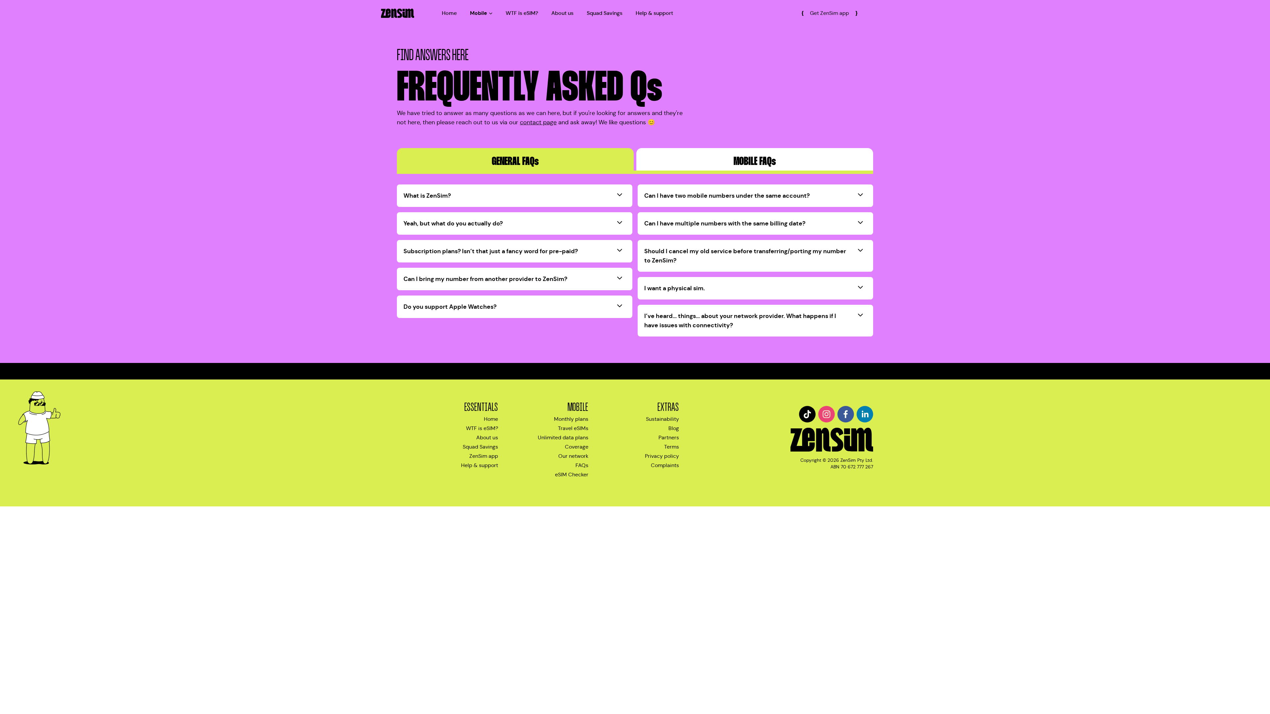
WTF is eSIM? (522, 13)
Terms (671, 447)
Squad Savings (604, 13)
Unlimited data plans (563, 437)
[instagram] (826, 414)
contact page (538, 122)
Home (449, 13)
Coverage (576, 447)
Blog (673, 428)
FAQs (581, 465)
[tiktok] (807, 414)
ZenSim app (483, 456)
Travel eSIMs (573, 428)
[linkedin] (865, 414)
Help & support (654, 13)
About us (562, 13)
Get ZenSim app (829, 13)
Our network (573, 456)
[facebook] (845, 414)
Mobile (478, 13)
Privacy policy (662, 456)
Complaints (665, 465)
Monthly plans (571, 419)
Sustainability (662, 419)
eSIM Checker (571, 474)
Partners (668, 437)
